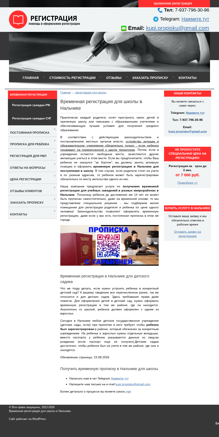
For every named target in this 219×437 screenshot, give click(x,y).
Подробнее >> (188, 182)
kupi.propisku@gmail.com (177, 28)
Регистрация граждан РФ (31, 105)
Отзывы (113, 78)
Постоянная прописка (29, 132)
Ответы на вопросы (27, 167)
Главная (31, 78)
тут (128, 391)
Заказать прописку (150, 78)
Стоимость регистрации (72, 78)
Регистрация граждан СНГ (32, 118)
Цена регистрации (25, 179)
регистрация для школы (90, 92)
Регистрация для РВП (28, 156)
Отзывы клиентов (26, 191)
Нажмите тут (195, 19)
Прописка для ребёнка (29, 144)
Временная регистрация (28, 94)
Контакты (188, 78)
